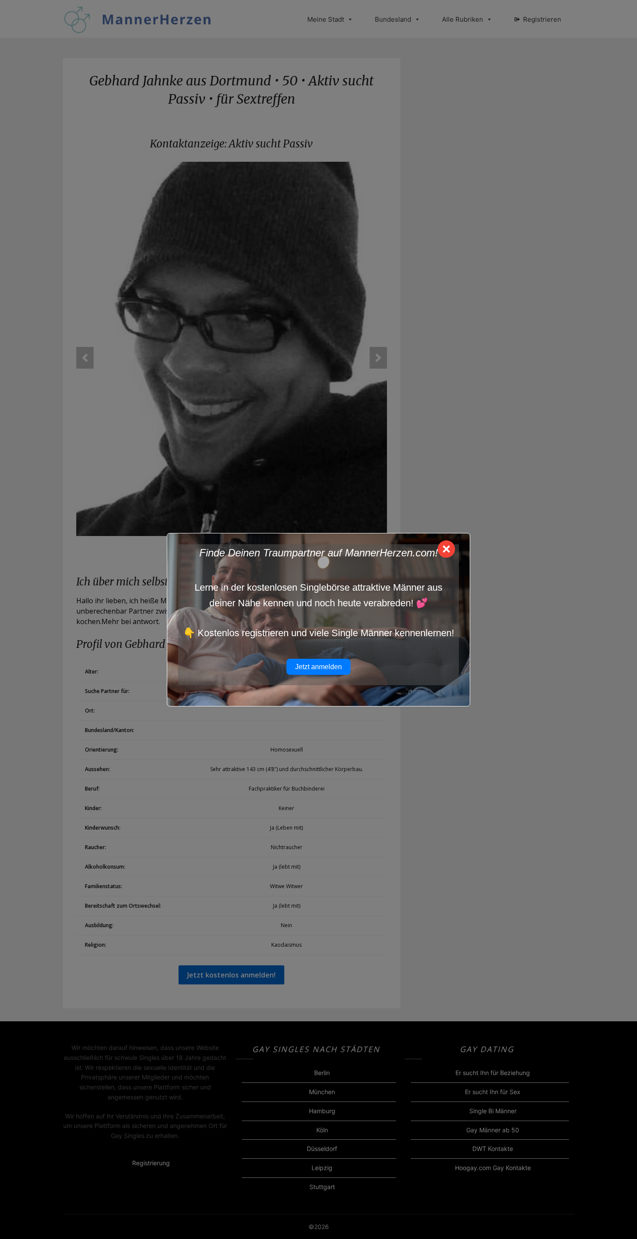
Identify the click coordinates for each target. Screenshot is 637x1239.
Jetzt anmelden (318, 666)
